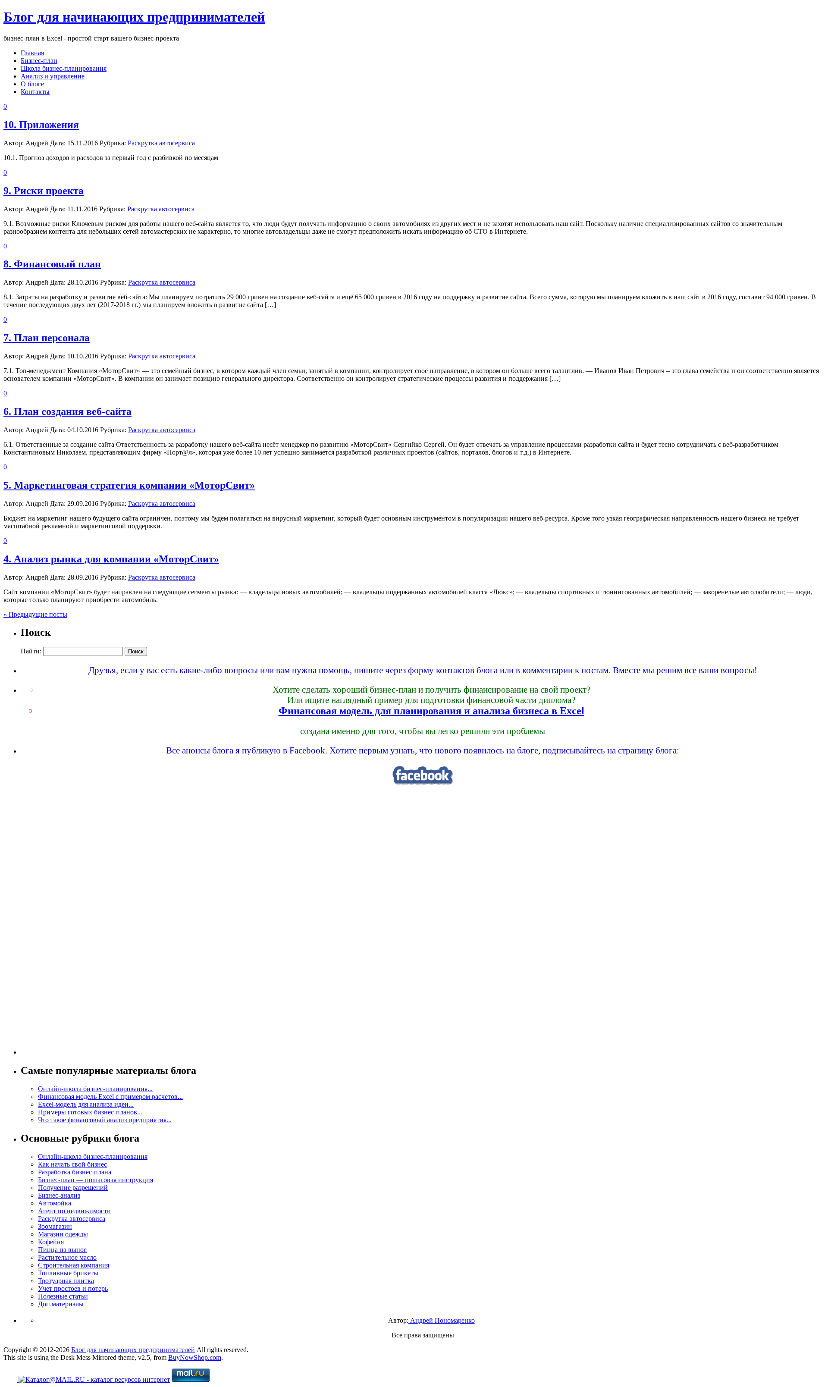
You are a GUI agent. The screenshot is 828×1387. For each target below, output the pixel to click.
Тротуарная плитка (66, 1280)
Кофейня (51, 1242)
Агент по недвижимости (74, 1210)
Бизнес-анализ (59, 1195)
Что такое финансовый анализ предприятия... (105, 1119)
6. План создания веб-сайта (67, 411)
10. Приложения (41, 124)
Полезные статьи (63, 1296)
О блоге (32, 84)
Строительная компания (73, 1265)
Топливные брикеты (68, 1273)
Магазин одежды (63, 1234)
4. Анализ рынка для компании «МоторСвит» (111, 559)
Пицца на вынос (62, 1249)
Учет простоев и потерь (73, 1288)
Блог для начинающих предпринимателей (134, 17)
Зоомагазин (55, 1226)
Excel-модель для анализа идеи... (86, 1104)
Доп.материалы (61, 1304)
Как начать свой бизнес (72, 1164)
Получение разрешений (73, 1187)
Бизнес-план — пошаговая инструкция (95, 1179)
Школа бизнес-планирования (64, 68)
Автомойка (54, 1203)
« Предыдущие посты (35, 614)
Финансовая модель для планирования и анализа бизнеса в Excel (431, 710)
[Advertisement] (422, 925)
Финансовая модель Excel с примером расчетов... (110, 1096)
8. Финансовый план (52, 264)
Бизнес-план (39, 60)
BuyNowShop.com (194, 1357)
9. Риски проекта (43, 190)
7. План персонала (46, 337)
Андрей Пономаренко (441, 1320)
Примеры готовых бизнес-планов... (90, 1112)
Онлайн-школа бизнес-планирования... (95, 1088)
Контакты (35, 91)
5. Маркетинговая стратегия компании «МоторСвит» (129, 485)
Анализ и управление (53, 76)
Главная (32, 52)
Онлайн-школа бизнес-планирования (92, 1156)
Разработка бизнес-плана (74, 1172)
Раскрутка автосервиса (161, 143)
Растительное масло (67, 1257)
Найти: (31, 651)
